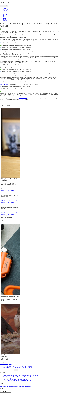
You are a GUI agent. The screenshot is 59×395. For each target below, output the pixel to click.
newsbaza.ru (5, 20)
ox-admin (9, 362)
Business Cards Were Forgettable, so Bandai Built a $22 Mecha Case (16, 379)
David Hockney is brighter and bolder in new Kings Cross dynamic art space (18, 366)
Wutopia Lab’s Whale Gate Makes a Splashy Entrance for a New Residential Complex (20, 375)
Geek (4, 13)
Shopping (5, 18)
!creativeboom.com (4, 364)
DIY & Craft (5, 9)
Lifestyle (4, 16)
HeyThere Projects (4, 84)
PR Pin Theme (25, 393)
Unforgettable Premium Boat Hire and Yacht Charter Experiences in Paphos (15, 386)
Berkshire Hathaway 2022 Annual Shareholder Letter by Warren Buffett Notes (19, 367)
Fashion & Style (6, 12)
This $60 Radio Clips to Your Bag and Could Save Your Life (15, 378)
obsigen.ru (5, 19)
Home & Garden (6, 10)
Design (4, 8)
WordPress (19, 393)
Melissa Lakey (40, 36)
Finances (5, 14)
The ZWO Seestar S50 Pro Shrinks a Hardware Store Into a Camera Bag (17, 376)
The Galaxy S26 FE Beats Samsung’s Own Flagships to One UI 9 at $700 (17, 380)
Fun (4, 15)
